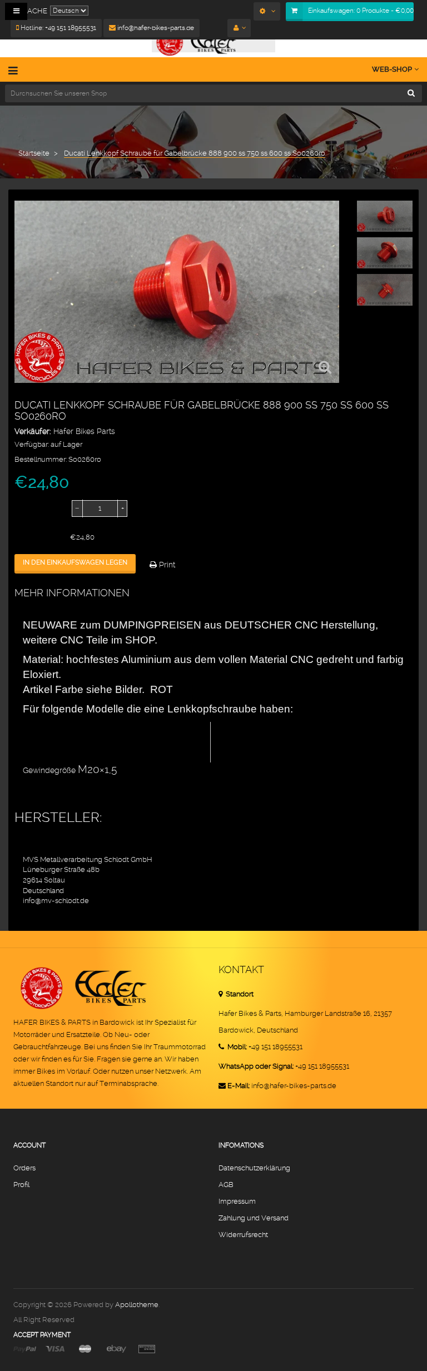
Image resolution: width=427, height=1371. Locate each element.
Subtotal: (30, 537)
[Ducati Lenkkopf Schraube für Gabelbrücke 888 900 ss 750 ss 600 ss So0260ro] (385, 216)
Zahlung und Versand (254, 1218)
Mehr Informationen (72, 593)
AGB (226, 1184)
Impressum (237, 1201)
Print (166, 564)
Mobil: (236, 1047)
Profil (21, 1184)
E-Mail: (238, 1085)
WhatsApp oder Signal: (256, 1066)
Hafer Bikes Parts (84, 431)
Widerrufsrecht (243, 1234)
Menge (26, 508)
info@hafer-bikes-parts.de (155, 28)
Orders (24, 1168)
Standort (239, 994)
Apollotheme (136, 1304)
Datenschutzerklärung (254, 1168)
